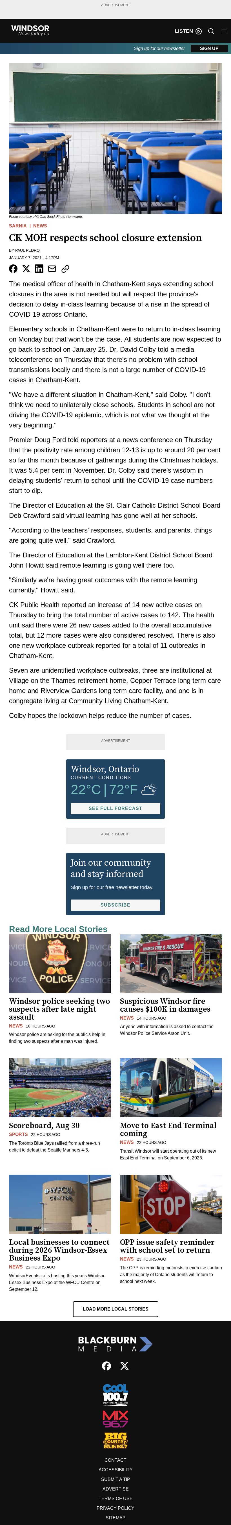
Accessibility (116, 1469)
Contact (115, 1460)
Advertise (116, 1489)
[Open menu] (224, 31)
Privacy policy (115, 1508)
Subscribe (115, 905)
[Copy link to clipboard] (65, 268)
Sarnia (18, 225)
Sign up (209, 48)
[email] (52, 268)
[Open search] (211, 31)
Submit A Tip (115, 1479)
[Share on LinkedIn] (39, 268)
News (40, 225)
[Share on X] (26, 268)
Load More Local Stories (115, 1309)
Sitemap (116, 1517)
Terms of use (116, 1498)
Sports (18, 1134)
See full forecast (115, 808)
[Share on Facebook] (13, 268)
